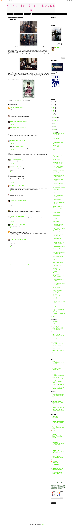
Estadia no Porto (56, 189)
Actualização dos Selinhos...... (58, 297)
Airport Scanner (56, 272)
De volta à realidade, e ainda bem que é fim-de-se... (59, 188)
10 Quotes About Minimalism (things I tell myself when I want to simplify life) (58, 395)
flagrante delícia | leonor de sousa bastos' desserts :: (57, 469)
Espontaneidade (56, 145)
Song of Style (54, 353)
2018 (53, 102)
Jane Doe (12, 107)
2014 (53, 108)
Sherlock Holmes (56, 274)
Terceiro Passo (55, 311)
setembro (55, 120)
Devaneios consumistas (57, 199)
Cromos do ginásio (56, 307)
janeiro (54, 132)
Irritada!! (54, 148)
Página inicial (10, 14)
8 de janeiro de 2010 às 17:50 (17, 159)
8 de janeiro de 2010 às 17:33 (19, 140)
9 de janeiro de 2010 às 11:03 (19, 216)
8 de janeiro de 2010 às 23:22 (24, 194)
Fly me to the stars (56, 159)
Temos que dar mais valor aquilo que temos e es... (58, 240)
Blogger (43, 524)
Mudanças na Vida (56, 287)
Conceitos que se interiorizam (58, 183)
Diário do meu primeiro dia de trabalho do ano (58, 291)
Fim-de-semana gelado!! (57, 263)
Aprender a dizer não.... (57, 212)
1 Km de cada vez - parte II (58, 262)
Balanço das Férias (56, 298)
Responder (12, 111)
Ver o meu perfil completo (58, 48)
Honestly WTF (55, 342)
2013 (53, 110)
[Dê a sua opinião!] (26, 100)
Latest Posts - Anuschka (57, 401)
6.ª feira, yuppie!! (56, 221)
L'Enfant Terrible (13, 121)
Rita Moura (12, 224)
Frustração (55, 271)
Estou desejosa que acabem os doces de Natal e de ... (58, 304)
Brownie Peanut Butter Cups (56, 419)
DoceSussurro (13, 200)
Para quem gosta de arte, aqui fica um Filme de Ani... (59, 253)
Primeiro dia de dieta (56, 288)
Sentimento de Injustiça (57, 172)
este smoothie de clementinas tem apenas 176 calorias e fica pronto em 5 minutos (58, 448)
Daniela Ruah (55, 194)
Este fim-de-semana (56, 215)
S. (10, 166)
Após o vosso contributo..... (58, 238)
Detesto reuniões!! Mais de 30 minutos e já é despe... (58, 243)
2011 (53, 113)
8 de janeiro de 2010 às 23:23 (21, 200)
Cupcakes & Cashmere (56, 368)
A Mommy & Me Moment (56, 348)
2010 (53, 114)
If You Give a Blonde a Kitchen (58, 421)
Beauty (29, 14)
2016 (53, 105)
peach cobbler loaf (55, 417)
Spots (25, 14)
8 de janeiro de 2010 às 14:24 (19, 107)
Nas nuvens (55, 259)
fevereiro (55, 130)
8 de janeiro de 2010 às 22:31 (18, 185)
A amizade (55, 181)
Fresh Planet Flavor (56, 456)
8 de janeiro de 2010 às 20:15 (16, 166)
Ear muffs (55, 164)
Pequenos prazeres (56, 152)
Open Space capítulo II (57, 151)
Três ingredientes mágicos (57, 206)
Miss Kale (54, 434)
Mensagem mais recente (12, 264)
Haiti (54, 226)
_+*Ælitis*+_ (12, 239)
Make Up (34, 14)
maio (54, 126)
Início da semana (56, 174)
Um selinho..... (55, 218)
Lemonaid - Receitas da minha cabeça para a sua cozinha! (58, 466)
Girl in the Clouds (58, 47)
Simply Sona (54, 374)
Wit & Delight (54, 338)
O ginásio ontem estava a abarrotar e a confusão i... (59, 284)
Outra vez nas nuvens (57, 233)
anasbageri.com (55, 442)
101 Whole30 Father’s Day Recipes (58, 457)
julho (54, 123)
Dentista (54, 204)
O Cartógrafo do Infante (57, 300)
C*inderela (12, 140)
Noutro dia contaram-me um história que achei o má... (58, 163)
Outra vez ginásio (56, 200)
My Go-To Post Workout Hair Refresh (58, 375)
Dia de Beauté (55, 371)
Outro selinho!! (55, 266)
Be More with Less (55, 393)
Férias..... (55, 149)
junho (54, 124)
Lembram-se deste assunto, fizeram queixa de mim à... (58, 136)
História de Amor (56, 168)
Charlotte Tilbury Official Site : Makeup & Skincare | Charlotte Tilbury (58, 385)
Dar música (55, 294)
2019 (53, 101)
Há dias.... (55, 192)
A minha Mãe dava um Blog (58, 142)
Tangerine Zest (55, 426)
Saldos (54, 306)
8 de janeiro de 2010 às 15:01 (22, 121)
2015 (53, 107)
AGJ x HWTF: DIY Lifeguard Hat (57, 343)
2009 (53, 316)
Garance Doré (55, 321)
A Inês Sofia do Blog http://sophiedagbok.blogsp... (58, 208)
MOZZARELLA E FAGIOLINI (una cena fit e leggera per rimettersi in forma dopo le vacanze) (57, 328)
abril (54, 127)
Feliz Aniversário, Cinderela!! (58, 256)
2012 (53, 111)
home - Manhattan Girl (56, 347)
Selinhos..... (55, 268)
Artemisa (12, 216)
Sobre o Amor (55, 254)
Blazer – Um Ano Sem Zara (57, 409)
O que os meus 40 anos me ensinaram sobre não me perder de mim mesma (57, 436)
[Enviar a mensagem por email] (25, 100)
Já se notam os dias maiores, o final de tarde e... (58, 156)
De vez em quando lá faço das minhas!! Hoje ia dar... (58, 167)
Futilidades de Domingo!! (57, 265)
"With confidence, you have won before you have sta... (58, 176)
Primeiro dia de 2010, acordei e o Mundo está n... (59, 314)
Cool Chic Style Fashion (56, 331)
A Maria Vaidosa (55, 380)
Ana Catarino (12, 127)
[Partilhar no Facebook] (28, 100)
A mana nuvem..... (56, 214)
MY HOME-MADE (55, 464)
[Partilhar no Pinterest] (29, 100)
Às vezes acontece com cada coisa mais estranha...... (59, 229)
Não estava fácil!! (56, 146)
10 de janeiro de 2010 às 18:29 (20, 239)
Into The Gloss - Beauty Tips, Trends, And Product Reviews (57, 365)
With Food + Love (55, 450)
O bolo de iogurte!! (56, 295)
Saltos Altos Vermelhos (14, 194)
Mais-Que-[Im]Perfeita (56, 345)
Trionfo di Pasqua (55, 454)
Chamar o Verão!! (56, 191)
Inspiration (16, 14)
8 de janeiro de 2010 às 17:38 (17, 152)
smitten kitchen (55, 416)
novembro (55, 117)
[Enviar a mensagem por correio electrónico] (23, 100)
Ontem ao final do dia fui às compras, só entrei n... (58, 235)
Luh (11, 159)
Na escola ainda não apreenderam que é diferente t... (59, 134)
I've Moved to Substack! (56, 369)
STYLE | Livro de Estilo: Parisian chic (58, 407)
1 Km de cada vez (56, 285)
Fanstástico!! (55, 278)
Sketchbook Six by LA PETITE (57, 350)
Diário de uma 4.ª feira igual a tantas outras (58, 196)
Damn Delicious (55, 424)
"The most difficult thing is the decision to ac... (58, 140)
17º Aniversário (54, 346)
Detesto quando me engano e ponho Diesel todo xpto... (58, 225)
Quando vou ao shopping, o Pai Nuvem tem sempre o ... (58, 276)
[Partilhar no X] (27, 100)
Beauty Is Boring (55, 377)
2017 (53, 104)
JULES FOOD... (55, 461)
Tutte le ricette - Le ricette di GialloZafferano (57, 475)
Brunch (21, 14)
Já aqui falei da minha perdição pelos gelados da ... (58, 171)
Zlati (11, 152)
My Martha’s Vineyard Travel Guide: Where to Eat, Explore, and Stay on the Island (58, 340)
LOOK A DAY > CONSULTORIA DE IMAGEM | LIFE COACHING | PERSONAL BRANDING (58, 406)
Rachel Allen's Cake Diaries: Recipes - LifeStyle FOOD (57, 473)
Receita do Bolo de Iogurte (57, 292)
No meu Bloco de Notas (57, 269)
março (54, 129)
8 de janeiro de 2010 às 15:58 (20, 127)
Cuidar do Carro (56, 143)
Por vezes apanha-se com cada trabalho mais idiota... (58, 231)
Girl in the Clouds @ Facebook (57, 19)
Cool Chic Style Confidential (57, 326)
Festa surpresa (55, 260)
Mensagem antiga (46, 264)
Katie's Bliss (54, 361)
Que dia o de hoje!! (56, 248)
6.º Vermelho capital (56, 138)
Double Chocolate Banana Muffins (57, 422)
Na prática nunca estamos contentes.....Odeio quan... (58, 185)
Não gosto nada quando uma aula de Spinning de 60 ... (59, 247)
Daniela (11, 185)
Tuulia (53, 459)
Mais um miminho (56, 257)
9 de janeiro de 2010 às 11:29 (20, 224)
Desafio (54, 154)
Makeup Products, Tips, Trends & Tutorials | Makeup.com (58, 388)
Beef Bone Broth (55, 462)
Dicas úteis (39, 14)
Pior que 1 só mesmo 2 (57, 244)
